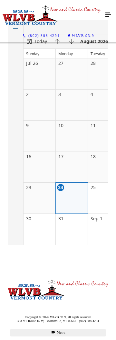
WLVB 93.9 (83, 36)
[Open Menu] (108, 15)
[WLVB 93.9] (52, 15)
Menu (60, 332)
